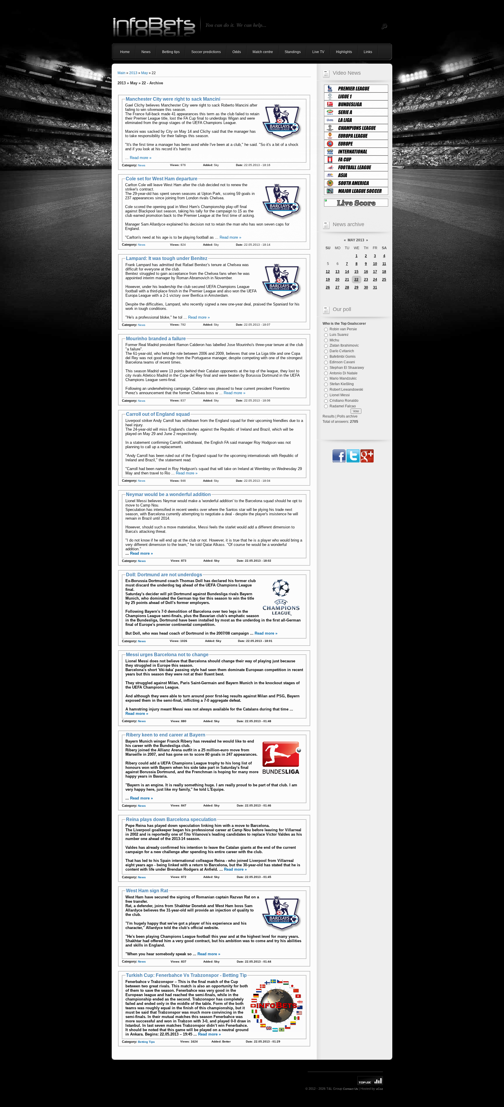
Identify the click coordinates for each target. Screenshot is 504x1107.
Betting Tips (146, 1041)
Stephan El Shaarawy (347, 368)
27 (337, 287)
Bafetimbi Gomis (343, 357)
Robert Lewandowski (346, 389)
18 (384, 272)
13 (337, 272)
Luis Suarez (339, 335)
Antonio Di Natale (344, 373)
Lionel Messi (340, 395)
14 (347, 272)
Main (121, 73)
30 (366, 287)
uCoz (379, 1088)
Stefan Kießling (342, 384)
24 (375, 279)
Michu (334, 340)
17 (375, 272)
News (141, 165)
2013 (133, 73)
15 (356, 272)
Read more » (140, 158)
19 (328, 279)
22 (356, 279)
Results (329, 416)
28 (347, 287)
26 (328, 287)
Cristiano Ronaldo (344, 401)
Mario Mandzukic (343, 378)
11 (384, 264)
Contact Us (350, 1088)
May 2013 (356, 240)
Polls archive (347, 416)
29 (356, 287)
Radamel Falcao (343, 406)
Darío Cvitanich (342, 351)
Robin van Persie (343, 329)
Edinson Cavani (342, 362)
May (144, 73)
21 (347, 279)
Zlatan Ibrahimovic (344, 345)
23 (366, 279)
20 (337, 279)
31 (375, 287)
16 (366, 272)
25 (384, 279)
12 (328, 272)
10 (375, 264)
